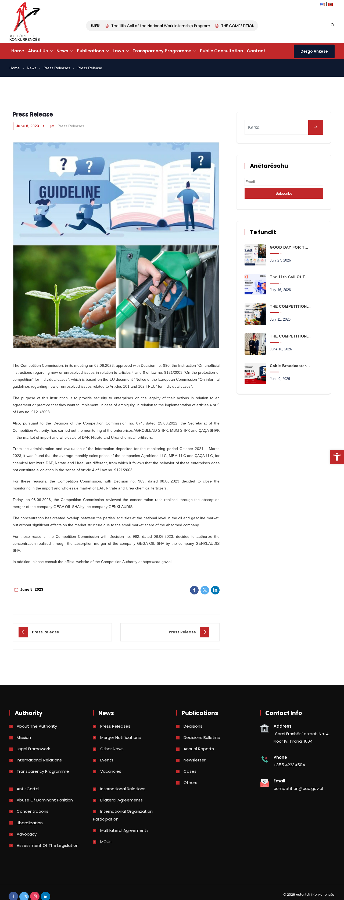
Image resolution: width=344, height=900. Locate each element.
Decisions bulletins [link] (202, 737)
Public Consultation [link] (221, 51)
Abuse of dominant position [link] (45, 800)
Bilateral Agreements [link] (121, 800)
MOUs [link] (106, 841)
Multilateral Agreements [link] (124, 830)
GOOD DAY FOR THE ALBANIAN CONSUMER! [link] (290, 247)
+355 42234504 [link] (289, 765)
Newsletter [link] (195, 760)
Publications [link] (90, 51)
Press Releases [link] (57, 68)
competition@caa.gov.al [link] (298, 788)
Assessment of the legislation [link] (47, 845)
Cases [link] (190, 771)
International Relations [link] (39, 760)
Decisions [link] (193, 726)
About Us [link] (38, 51)
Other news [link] (112, 749)
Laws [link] (118, 51)
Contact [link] (256, 51)
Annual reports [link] (199, 749)
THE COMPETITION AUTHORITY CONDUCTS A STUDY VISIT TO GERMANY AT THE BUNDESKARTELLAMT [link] (290, 336)
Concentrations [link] (32, 811)
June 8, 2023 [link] (27, 126)
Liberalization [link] (30, 823)
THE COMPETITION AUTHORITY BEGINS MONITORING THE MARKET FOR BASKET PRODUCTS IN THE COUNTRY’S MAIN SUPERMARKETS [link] (290, 306)
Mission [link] (24, 737)
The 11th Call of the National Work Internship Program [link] (150, 25)
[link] (337, 457)
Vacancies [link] (110, 771)
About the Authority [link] (37, 726)
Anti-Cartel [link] (28, 789)
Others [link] (190, 782)
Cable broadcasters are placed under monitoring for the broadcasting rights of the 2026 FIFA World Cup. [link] (290, 366)
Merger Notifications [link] (120, 737)
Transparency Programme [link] (161, 51)
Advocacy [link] (27, 834)
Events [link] (106, 760)
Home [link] (17, 51)
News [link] (62, 51)
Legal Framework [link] (33, 749)
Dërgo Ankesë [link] (314, 51)
